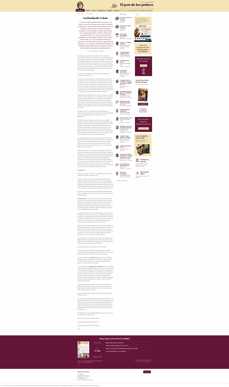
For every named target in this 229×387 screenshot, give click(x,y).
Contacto (116, 10)
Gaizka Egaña (122, 20)
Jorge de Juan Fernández (125, 95)
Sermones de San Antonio (93, 51)
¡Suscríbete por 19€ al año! (143, 360)
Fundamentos (123, 132)
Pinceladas (122, 56)
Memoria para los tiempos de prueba (125, 101)
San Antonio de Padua (133, 10)
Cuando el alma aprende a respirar (125, 136)
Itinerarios (122, 66)
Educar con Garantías (124, 86)
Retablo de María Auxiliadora (125, 110)
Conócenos (149, 10)
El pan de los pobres (136, 5)
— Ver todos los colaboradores (121, 180)
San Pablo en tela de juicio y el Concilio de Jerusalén (126, 93)
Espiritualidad (142, 10)
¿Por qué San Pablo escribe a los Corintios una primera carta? (126, 155)
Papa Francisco (123, 104)
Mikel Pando (122, 84)
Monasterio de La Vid (126, 118)
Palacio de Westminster (123, 173)
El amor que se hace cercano (125, 26)
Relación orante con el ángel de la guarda (126, 126)
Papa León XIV (123, 37)
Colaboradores (101, 10)
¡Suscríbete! (80, 10)
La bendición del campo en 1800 (124, 52)
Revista (93, 10)
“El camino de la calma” (124, 61)
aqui (98, 385)
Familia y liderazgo (125, 146)
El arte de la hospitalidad (123, 34)
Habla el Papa (122, 38)
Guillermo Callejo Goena (125, 45)
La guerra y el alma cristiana (125, 43)
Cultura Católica (123, 97)
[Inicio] (80, 5)
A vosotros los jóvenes (124, 46)
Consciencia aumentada (123, 71)
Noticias (88, 10)
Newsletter (147, 371)
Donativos (109, 10)
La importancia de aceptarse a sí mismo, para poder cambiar (126, 81)
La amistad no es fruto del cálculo (124, 164)
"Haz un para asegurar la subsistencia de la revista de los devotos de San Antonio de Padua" (90, 361)
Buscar (150, 14)
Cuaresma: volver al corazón (125, 18)
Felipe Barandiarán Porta (125, 55)
